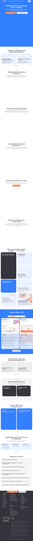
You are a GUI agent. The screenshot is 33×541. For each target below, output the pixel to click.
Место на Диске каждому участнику (26, 325)
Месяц (12, 316)
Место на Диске (4, 325)
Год (21, 316)
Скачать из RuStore (5, 448)
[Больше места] (18, 328)
